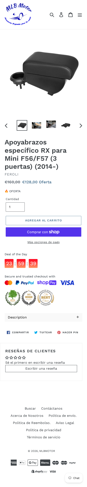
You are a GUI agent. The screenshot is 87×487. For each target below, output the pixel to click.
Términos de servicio (43, 437)
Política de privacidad (43, 430)
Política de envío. (62, 416)
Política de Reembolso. (31, 423)
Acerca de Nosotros (27, 416)
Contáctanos (51, 408)
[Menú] (79, 14)
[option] (22, 125)
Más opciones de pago (43, 242)
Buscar (30, 408)
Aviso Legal (65, 423)
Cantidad (12, 199)
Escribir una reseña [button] (41, 368)
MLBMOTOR (47, 451)
